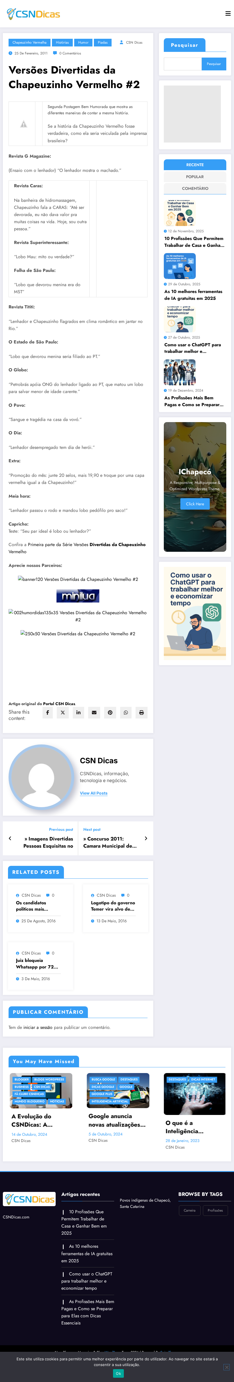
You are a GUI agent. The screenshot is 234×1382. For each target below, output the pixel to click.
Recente (195, 165)
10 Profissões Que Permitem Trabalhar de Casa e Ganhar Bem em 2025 (193, 242)
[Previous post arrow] (10, 838)
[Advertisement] (192, 114)
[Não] (226, 1367)
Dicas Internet (151, 1079)
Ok (118, 1373)
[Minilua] (78, 595)
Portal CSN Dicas (59, 704)
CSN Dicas (134, 42)
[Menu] (228, 13)
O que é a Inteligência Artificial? (130, 1127)
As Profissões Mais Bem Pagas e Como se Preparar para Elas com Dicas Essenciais (191, 401)
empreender (203, 1087)
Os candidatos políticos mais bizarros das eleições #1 (38, 906)
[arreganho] (78, 579)
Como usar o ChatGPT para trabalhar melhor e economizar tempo (192, 348)
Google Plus (50, 1094)
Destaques (77, 1079)
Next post (91, 829)
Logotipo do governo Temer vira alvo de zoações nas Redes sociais (113, 906)
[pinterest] (110, 713)
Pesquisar (184, 45)
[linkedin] (78, 713)
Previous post (61, 829)
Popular (195, 177)
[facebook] (48, 713)
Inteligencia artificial (58, 1101)
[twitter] (63, 713)
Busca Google (51, 1079)
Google (74, 1087)
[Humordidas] (78, 615)
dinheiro (220, 1079)
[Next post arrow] (146, 838)
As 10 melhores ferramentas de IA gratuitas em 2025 (193, 295)
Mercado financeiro (211, 1094)
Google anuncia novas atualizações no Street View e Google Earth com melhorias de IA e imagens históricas (62, 1120)
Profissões (215, 1210)
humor (83, 42)
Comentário (195, 188)
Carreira (189, 1210)
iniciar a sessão (38, 1027)
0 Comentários (70, 53)
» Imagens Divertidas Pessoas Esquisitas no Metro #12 (48, 842)
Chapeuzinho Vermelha (30, 42)
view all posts (94, 793)
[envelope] (94, 713)
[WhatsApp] (126, 713)
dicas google (51, 1087)
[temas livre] (78, 633)
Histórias (62, 42)
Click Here (195, 504)
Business (201, 1079)
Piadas (103, 42)
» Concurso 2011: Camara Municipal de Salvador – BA (107, 842)
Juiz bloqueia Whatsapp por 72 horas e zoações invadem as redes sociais (35, 963)
